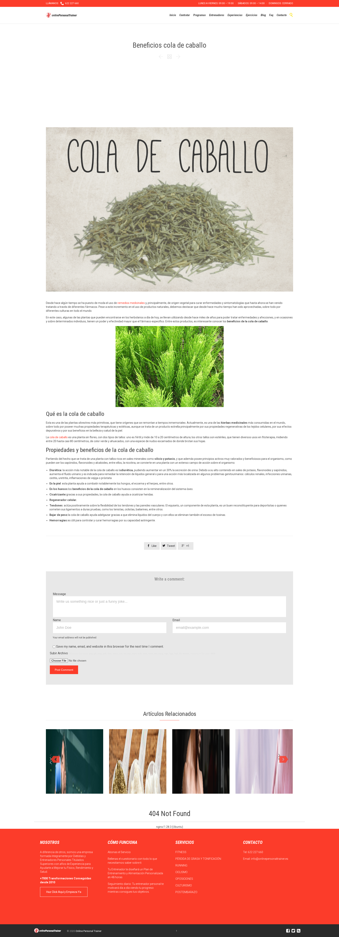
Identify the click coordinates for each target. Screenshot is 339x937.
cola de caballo (58, 437)
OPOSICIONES (184, 878)
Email (176, 620)
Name (57, 620)
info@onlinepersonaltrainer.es (269, 858)
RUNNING (181, 865)
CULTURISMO (183, 885)
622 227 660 (255, 852)
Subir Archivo (133, 653)
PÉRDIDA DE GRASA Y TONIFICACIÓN (198, 858)
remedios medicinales (131, 302)
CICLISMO (181, 872)
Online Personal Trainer (88, 931)
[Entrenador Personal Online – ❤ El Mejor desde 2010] (62, 15)
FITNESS (181, 852)
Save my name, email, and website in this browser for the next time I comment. (109, 646)
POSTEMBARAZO (186, 892)
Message (59, 594)
